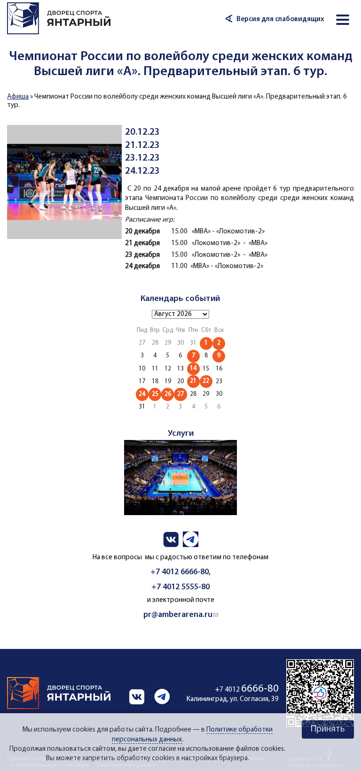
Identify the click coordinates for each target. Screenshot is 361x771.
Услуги (181, 433)
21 (193, 381)
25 (155, 394)
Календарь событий (180, 298)
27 (180, 394)
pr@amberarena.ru (180, 615)
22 (206, 381)
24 (142, 394)
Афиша (18, 96)
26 (168, 394)
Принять (328, 729)
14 (193, 368)
